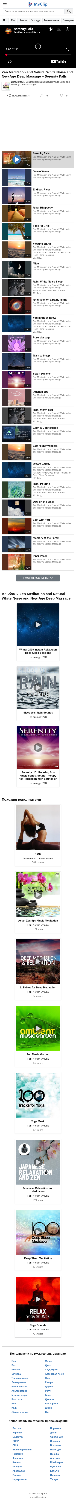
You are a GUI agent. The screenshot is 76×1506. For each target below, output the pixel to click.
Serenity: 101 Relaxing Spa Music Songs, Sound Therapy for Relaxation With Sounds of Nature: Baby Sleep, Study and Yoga (38, 775)
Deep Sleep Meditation (38, 1258)
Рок (13, 20)
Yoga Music (38, 1121)
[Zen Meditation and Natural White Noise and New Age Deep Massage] (6, 86)
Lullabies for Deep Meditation (38, 987)
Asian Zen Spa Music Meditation (38, 920)
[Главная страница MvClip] (38, 4)
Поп (5, 20)
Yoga (38, 853)
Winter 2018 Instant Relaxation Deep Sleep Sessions (38, 651)
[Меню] (5, 4)
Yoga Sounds (38, 1325)
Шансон (23, 20)
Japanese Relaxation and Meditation (38, 1190)
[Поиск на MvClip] (69, 11)
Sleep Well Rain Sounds (38, 712)
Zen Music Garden (38, 1054)
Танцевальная (51, 20)
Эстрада (35, 20)
